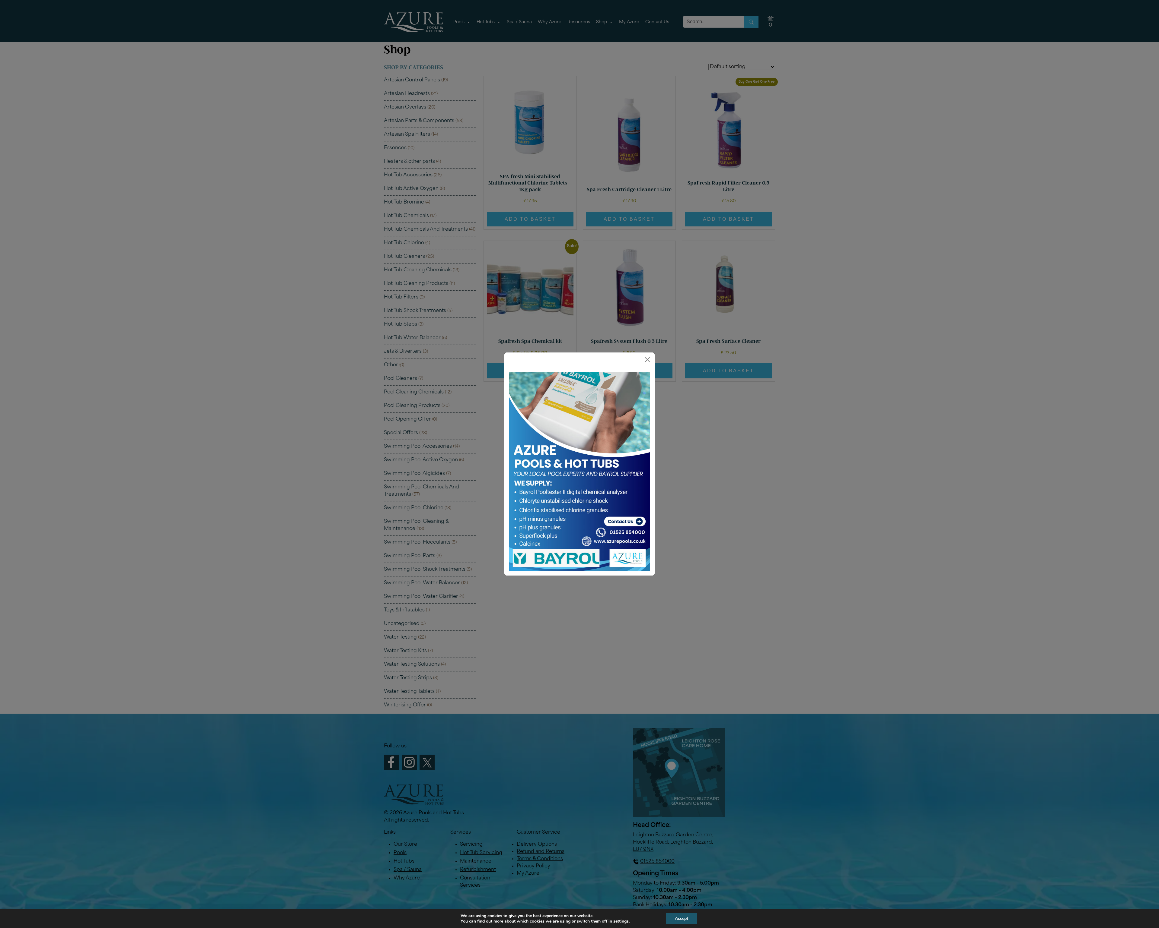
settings (621, 921)
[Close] (647, 360)
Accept (681, 918)
